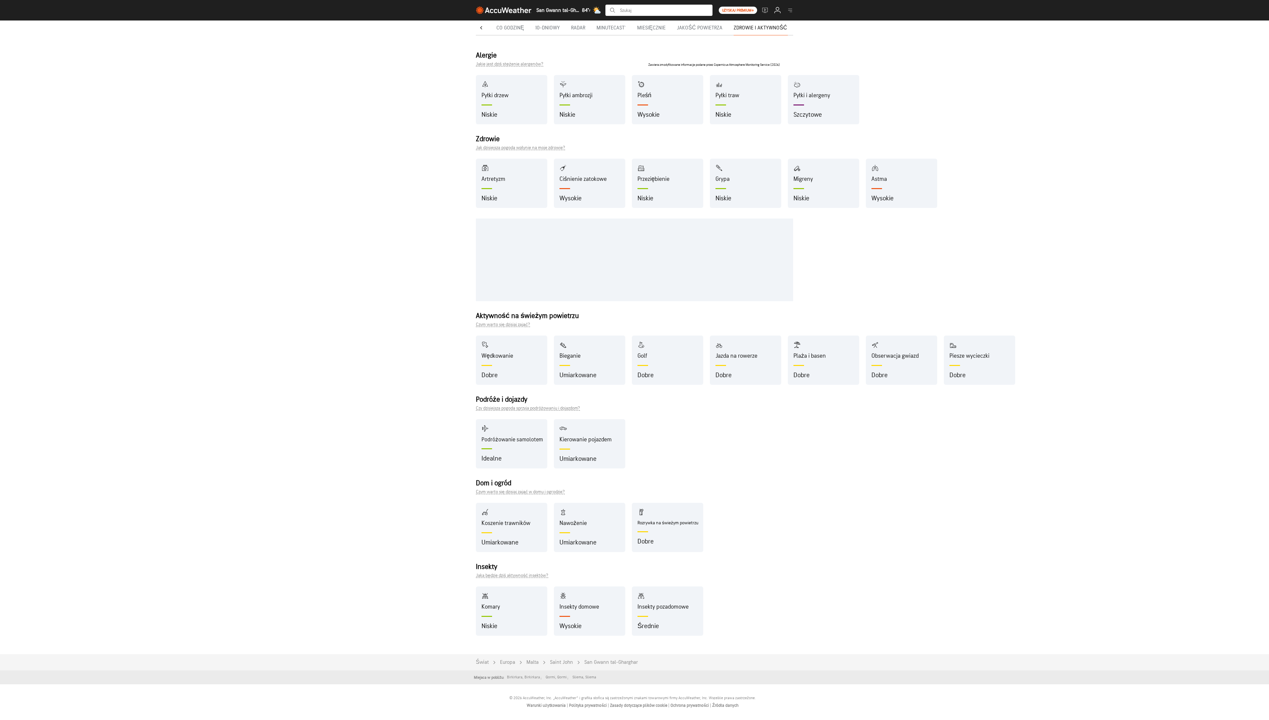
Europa (507, 662)
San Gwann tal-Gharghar (611, 662)
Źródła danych (725, 705)
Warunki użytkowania (547, 705)
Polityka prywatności (588, 705)
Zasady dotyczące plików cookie (639, 705)
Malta (532, 662)
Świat (482, 662)
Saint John (561, 662)
